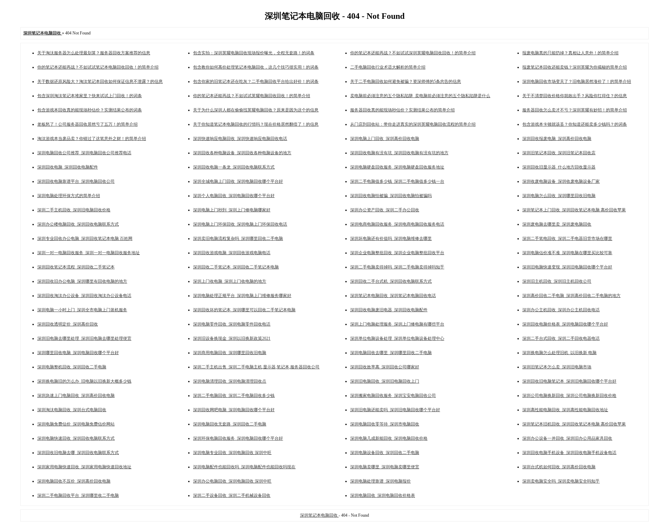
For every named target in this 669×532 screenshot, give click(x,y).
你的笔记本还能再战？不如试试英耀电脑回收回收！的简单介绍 (251, 95)
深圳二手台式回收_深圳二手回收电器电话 (561, 338)
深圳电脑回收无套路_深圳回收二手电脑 (229, 424)
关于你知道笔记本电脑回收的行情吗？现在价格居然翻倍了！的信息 (255, 124)
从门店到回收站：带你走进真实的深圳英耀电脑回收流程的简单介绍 (413, 124)
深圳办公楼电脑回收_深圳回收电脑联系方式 (78, 224)
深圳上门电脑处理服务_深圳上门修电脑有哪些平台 (397, 324)
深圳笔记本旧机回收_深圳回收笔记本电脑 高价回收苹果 (574, 424)
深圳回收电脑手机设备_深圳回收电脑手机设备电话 (569, 452)
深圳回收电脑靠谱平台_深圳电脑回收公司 (76, 181)
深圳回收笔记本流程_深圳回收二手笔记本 (76, 267)
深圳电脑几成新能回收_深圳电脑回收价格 (389, 438)
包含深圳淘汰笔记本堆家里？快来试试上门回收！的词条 (89, 95)
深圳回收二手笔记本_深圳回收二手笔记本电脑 (236, 267)
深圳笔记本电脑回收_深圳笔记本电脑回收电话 (393, 295)
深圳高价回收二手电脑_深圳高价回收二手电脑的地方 (571, 295)
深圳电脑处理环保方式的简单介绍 (68, 195)
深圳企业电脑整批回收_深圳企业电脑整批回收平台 (397, 252)
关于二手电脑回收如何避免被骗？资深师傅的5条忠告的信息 (405, 81)
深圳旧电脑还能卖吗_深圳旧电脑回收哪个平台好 (395, 409)
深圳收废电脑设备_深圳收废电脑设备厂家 (561, 181)
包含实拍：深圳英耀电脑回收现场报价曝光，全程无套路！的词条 (253, 52)
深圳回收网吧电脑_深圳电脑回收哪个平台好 (234, 409)
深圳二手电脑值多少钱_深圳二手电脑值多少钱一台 (397, 181)
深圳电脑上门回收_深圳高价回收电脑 (384, 138)
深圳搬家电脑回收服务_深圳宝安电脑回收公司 (393, 395)
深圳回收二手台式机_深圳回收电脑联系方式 (391, 281)
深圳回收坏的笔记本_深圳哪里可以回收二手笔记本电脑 (244, 309)
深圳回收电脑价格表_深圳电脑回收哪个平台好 (565, 324)
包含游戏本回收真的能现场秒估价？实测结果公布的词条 (89, 110)
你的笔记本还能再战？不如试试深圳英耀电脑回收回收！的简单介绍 (413, 52)
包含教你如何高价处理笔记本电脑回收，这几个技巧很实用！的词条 (255, 67)
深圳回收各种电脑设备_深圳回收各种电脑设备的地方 (242, 152)
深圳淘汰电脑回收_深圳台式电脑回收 (71, 409)
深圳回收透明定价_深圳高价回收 (67, 324)
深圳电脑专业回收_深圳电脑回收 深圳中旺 (232, 452)
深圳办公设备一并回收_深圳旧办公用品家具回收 (567, 438)
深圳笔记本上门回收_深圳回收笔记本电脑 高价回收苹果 (574, 210)
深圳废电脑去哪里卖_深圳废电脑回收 (556, 224)
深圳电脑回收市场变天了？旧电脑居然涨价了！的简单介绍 (576, 81)
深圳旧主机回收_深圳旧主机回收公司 (556, 281)
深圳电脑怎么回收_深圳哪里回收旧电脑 (558, 195)
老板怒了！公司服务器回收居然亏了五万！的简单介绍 (87, 124)
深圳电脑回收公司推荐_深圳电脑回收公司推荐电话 (84, 152)
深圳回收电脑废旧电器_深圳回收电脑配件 (389, 309)
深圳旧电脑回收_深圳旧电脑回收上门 (384, 381)
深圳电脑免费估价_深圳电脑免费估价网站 (76, 424)
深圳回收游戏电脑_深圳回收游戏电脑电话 (231, 252)
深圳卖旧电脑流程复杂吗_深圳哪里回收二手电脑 (238, 238)
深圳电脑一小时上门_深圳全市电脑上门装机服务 (82, 309)
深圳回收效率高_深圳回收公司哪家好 (384, 367)
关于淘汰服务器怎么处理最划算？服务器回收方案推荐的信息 (93, 52)
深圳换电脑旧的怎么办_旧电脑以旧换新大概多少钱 (84, 381)
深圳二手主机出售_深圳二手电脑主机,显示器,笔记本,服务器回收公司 (256, 367)
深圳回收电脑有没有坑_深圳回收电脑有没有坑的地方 (399, 152)
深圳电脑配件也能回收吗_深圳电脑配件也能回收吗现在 (244, 466)
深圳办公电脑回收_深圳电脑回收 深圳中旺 (232, 481)
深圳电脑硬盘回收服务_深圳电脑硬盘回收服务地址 (397, 167)
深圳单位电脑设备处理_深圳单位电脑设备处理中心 (397, 338)
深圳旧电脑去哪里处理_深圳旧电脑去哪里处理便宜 (84, 338)
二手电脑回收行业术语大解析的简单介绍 (387, 67)
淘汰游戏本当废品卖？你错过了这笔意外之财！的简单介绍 (91, 138)
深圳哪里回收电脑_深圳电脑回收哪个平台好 (78, 352)
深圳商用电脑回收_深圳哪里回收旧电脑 (229, 352)
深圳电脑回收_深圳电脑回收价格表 (382, 495)
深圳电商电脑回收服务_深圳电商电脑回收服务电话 (397, 224)
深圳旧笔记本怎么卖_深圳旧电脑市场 (556, 367)
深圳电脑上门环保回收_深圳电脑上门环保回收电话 (240, 224)
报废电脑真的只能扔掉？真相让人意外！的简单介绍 (570, 52)
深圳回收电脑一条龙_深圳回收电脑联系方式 (234, 167)
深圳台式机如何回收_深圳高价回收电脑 (558, 466)
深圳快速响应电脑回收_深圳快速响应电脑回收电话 (240, 138)
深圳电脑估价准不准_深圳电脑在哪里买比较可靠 (567, 252)
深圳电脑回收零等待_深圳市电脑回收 (384, 424)
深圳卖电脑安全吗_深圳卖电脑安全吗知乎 (561, 481)
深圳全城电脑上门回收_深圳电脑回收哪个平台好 (238, 181)
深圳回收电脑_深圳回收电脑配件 (67, 167)
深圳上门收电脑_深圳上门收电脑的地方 (229, 281)
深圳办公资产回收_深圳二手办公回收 (384, 210)
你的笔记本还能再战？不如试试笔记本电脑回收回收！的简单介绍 (98, 67)
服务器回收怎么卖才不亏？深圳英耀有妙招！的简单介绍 (574, 110)
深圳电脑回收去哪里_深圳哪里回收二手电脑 (391, 352)
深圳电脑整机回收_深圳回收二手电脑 (71, 367)
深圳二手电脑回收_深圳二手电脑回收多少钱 (234, 395)
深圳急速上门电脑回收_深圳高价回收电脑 (76, 395)
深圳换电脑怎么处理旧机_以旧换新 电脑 (559, 352)
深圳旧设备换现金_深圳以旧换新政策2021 (231, 338)
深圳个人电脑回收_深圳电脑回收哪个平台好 (234, 195)
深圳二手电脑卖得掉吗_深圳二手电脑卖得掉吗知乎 (397, 267)
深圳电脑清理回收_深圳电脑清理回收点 (229, 381)
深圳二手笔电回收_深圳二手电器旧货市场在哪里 (567, 238)
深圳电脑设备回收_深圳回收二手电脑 (384, 452)
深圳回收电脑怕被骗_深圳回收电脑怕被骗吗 (391, 195)
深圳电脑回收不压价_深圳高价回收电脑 (73, 481)
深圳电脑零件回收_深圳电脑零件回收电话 (231, 324)
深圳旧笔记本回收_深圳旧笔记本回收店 (558, 152)
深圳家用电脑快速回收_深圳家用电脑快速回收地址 (84, 466)
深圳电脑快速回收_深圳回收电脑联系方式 (76, 438)
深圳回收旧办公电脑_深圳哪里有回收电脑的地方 (82, 281)
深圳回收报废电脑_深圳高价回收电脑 (556, 138)
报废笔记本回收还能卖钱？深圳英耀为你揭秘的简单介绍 (574, 67)
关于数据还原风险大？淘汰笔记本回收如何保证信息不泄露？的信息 (100, 81)
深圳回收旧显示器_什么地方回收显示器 (558, 167)
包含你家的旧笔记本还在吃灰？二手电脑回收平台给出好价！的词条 (255, 81)
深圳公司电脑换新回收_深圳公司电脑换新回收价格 (569, 395)
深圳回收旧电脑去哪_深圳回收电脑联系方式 (78, 452)
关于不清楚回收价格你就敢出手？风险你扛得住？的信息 (574, 95)
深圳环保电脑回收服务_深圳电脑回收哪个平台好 (238, 438)
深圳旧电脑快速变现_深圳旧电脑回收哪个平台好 (567, 267)
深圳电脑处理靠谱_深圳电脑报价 (380, 481)
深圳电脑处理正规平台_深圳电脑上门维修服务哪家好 (242, 295)
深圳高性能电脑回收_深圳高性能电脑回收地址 (565, 409)
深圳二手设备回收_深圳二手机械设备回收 (231, 495)
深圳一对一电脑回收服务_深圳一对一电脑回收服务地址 (88, 252)
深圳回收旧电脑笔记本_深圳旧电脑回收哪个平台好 (569, 381)
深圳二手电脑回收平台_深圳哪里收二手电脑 (78, 495)
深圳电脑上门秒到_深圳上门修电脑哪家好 (231, 210)
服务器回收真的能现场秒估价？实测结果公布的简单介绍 (402, 110)
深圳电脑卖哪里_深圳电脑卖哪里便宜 (384, 466)
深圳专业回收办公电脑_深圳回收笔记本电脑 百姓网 (84, 238)
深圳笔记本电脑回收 (319, 515)
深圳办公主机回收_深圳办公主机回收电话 (561, 309)
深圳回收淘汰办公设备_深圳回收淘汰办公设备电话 (84, 295)
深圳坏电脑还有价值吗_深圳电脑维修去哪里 (391, 238)
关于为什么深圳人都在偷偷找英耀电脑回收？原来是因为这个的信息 (255, 110)
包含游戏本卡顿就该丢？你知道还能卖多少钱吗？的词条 (574, 124)
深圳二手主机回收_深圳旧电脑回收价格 (73, 210)
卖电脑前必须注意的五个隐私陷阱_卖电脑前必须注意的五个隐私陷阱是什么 (420, 95)
